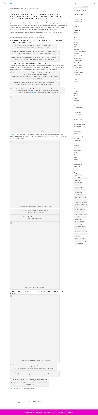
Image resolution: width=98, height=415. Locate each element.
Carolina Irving (78, 180)
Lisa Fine (76, 209)
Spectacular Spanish (79, 17)
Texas (75, 152)
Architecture (77, 35)
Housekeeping (77, 117)
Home (55, 3)
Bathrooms (77, 39)
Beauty (76, 42)
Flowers (76, 93)
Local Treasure (78, 131)
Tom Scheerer (78, 231)
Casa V (11, 388)
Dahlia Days (77, 26)
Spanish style (77, 150)
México (85, 214)
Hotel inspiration (78, 112)
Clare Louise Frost (79, 190)
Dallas (76, 197)
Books (75, 44)
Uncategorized (78, 162)
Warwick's (85, 233)
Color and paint (78, 55)
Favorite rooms (78, 84)
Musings (74, 3)
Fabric (75, 79)
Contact (90, 3)
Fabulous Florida (78, 21)
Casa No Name (39, 374)
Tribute (76, 159)
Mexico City (82, 209)
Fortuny (76, 98)
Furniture (76, 100)
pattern (84, 216)
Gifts (75, 105)
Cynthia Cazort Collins (79, 194)
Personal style (77, 140)
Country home (77, 62)
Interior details (77, 126)
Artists (75, 37)
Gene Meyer (77, 204)
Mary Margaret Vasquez (17, 8)
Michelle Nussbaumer (79, 212)
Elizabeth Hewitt (78, 199)
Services (67, 3)
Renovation (77, 143)
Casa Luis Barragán (79, 19)
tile (75, 229)
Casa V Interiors (78, 182)
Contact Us (66, 404)
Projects (61, 3)
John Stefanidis (84, 207)
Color (85, 190)
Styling (80, 224)
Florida (75, 91)
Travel (75, 157)
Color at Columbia (78, 58)
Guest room (77, 110)
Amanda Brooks (78, 175)
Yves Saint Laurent (79, 243)
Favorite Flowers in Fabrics (80, 24)
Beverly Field (77, 177)
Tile (75, 154)
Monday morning (78, 136)
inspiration (77, 207)
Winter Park (77, 166)
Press (79, 3)
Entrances (76, 77)
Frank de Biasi (78, 202)
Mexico (76, 133)
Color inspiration (78, 60)
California (76, 47)
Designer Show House (79, 70)
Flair (75, 88)
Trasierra (12, 134)
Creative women (78, 67)
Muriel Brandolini (78, 214)
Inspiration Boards (78, 119)
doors (85, 197)
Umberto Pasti (78, 233)
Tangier (84, 226)
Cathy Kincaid (33, 92)
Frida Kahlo (84, 202)
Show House (77, 147)
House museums (78, 114)
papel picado (35, 131)
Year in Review (77, 169)
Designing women (78, 72)
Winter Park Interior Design (81, 238)
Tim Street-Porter (81, 229)
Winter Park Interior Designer (81, 241)
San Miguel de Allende (79, 221)
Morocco (76, 138)
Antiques (76, 32)
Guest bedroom (78, 107)
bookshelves (84, 177)
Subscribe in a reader (80, 10)
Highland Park (84, 204)
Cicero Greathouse (79, 187)
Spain (76, 224)
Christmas (76, 49)
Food (75, 96)
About (84, 3)
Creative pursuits (78, 65)
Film (75, 86)
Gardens (76, 103)
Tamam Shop (78, 226)
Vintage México (78, 164)
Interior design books (79, 124)
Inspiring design (36, 8)
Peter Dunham (78, 219)
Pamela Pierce (78, 216)
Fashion (76, 81)
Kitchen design (77, 129)
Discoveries (77, 74)
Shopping (76, 145)
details (80, 197)
